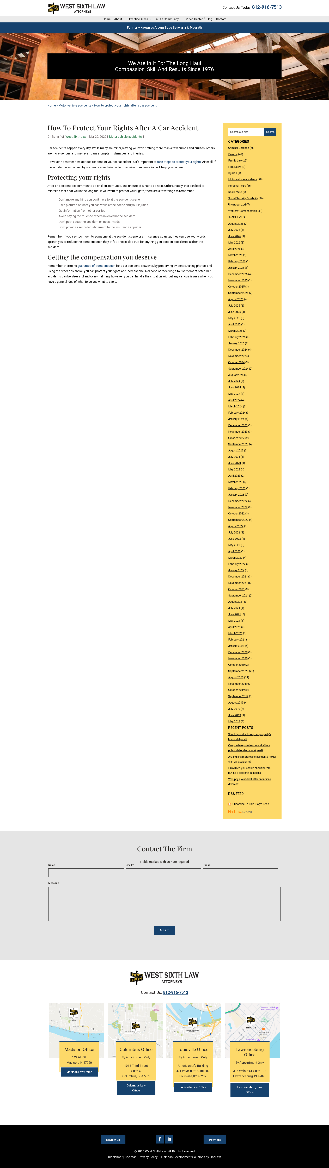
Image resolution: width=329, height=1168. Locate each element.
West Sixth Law (75, 136)
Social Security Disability (243, 198)
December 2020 (238, 652)
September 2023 (238, 444)
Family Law (235, 160)
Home (107, 19)
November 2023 (238, 431)
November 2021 (238, 583)
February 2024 (237, 412)
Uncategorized (237, 204)
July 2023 (234, 456)
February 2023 (237, 488)
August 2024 (235, 375)
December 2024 (238, 349)
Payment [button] (215, 1139)
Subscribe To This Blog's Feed (251, 804)
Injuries (232, 173)
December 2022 (238, 501)
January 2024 (236, 419)
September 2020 (238, 671)
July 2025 (234, 305)
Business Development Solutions (182, 1157)
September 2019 (238, 696)
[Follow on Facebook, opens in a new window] (160, 1139)
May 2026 (234, 242)
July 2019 (234, 709)
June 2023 (234, 463)
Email (130, 865)
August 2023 (235, 450)
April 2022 (234, 551)
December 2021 (238, 576)
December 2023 (238, 425)
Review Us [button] (113, 1139)
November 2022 (238, 507)
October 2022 (236, 513)
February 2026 (237, 261)
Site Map (131, 1157)
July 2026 (234, 230)
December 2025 (238, 274)
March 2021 (235, 633)
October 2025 (236, 286)
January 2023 (236, 494)
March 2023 (235, 482)
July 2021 (234, 608)
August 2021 (235, 601)
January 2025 (236, 343)
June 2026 (234, 236)
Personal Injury (237, 185)
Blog (209, 19)
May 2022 (234, 545)
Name (51, 865)
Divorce (232, 154)
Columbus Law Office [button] (136, 1088)
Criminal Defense (238, 148)
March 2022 (235, 557)
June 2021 (234, 614)
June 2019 (234, 715)
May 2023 (234, 469)
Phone (206, 865)
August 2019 (235, 702)
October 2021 (236, 589)
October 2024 (236, 362)
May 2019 (234, 721)
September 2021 (238, 595)
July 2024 (234, 381)
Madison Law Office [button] (79, 1072)
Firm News (234, 167)
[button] (325, 1143)
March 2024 (235, 406)
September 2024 (238, 368)
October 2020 (236, 664)
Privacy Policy (148, 1157)
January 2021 (236, 646)
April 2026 (234, 249)
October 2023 (236, 438)
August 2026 (235, 223)
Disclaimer (115, 1157)
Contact (221, 19)
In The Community (167, 19)
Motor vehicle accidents (125, 136)
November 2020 (238, 658)
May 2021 (234, 620)
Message (53, 883)
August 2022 (235, 526)
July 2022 (234, 532)
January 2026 (236, 267)
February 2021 (237, 639)
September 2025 (238, 293)
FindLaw (215, 1157)
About (118, 19)
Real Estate (235, 192)
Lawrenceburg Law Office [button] (249, 1089)
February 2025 (237, 337)
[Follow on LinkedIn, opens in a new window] (169, 1139)
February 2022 (237, 564)
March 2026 (235, 255)
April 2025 (234, 324)
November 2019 (238, 683)
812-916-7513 (267, 7)
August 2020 (235, 677)
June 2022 (234, 538)
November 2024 (238, 356)
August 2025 (235, 299)
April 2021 (234, 627)
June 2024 (234, 387)
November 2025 (238, 280)
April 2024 (234, 400)
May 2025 (234, 318)
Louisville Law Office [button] (193, 1087)
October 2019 (236, 690)
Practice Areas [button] (138, 19)
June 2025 (234, 312)
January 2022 (236, 570)
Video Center (194, 19)
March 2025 (235, 330)
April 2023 (234, 475)
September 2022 (238, 519)
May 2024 (234, 393)
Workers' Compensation (242, 211)
